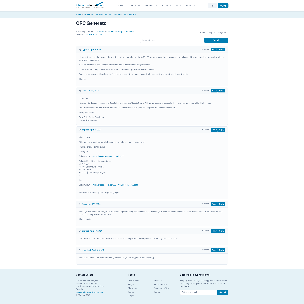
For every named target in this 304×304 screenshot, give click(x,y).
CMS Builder (149, 5)
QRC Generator (129, 14)
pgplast (85, 49)
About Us (158, 281)
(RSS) (101, 34)
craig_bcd (86, 250)
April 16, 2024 (96, 231)
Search (216, 40)
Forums (86, 14)
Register (222, 32)
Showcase (132, 288)
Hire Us (134, 5)
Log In (212, 32)
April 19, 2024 (91, 34)
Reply (214, 49)
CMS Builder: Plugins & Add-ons (106, 14)
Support (165, 5)
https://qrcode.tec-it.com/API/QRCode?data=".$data (114, 185)
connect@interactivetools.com (89, 292)
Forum (178, 5)
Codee (84, 204)
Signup (223, 5)
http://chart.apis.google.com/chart (106, 156)
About (121, 5)
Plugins (131, 284)
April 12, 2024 (94, 204)
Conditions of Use (161, 288)
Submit (222, 292)
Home (78, 14)
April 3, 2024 (95, 49)
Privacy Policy (160, 284)
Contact (157, 292)
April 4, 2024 (96, 130)
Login (212, 5)
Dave (84, 91)
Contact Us (190, 5)
